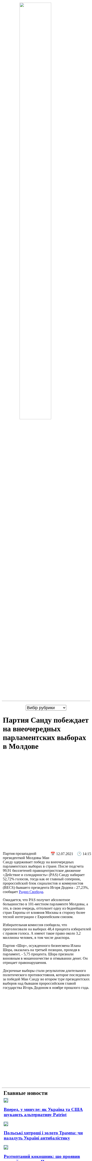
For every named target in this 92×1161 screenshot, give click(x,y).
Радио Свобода (31, 892)
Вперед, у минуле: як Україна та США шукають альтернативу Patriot (43, 1112)
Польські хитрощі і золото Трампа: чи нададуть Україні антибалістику (43, 1135)
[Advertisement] (46, 802)
